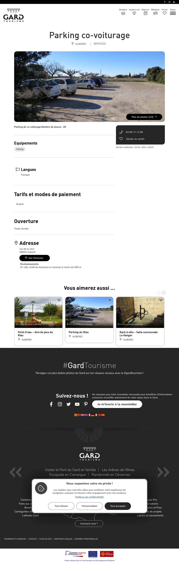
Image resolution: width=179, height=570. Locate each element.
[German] (93, 414)
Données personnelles (86, 539)
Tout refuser (61, 506)
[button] (159, 293)
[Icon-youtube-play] (77, 404)
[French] (89, 414)
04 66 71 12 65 (134, 132)
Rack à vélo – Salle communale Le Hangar (139, 333)
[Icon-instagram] (60, 404)
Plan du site (45, 539)
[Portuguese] (99, 414)
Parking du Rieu (79, 332)
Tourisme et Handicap (15, 539)
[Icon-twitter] (68, 404)
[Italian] (96, 414)
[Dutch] (82, 414)
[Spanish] (103, 414)
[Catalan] (76, 414)
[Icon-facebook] (51, 404)
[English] (86, 414)
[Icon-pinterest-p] (85, 404)
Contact (33, 539)
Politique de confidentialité (89, 497)
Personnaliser (89, 506)
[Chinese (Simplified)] (79, 414)
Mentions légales (63, 539)
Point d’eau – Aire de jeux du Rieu (35, 333)
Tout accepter (118, 506)
